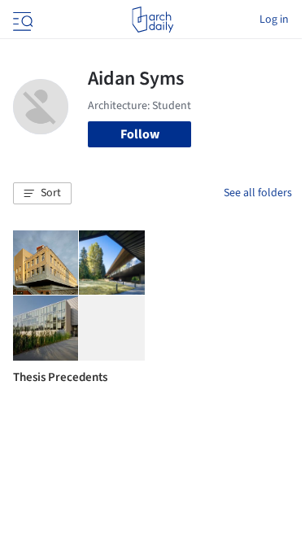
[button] (42, 193)
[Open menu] (21, 19)
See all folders (258, 193)
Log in (274, 19)
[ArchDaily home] (152, 20)
